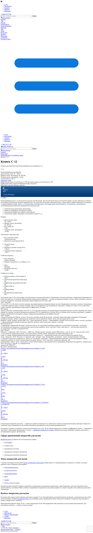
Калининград (5, 24)
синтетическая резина (11, 467)
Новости (7, 9)
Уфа (2, 29)
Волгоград (4, 32)
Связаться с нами (6, 180)
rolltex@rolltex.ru (8, 146)
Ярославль (4, 36)
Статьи (6, 516)
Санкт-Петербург (6, 26)
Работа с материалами (11, 514)
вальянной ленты (23, 499)
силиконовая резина (10, 473)
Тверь (2, 31)
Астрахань (4, 37)
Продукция (7, 6)
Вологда (3, 34)
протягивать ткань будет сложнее (43, 430)
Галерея (6, 8)
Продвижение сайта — (8, 529)
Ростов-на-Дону (6, 39)
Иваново (3, 27)
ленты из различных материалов (34, 463)
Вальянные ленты (6, 439)
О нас (6, 4)
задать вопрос (6, 18)
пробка (6, 480)
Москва (3, 23)
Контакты (7, 11)
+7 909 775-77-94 (6, 14)
